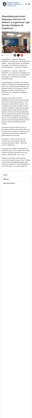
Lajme (5, 175)
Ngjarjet (6, 179)
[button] (15, 55)
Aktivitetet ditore (9, 183)
